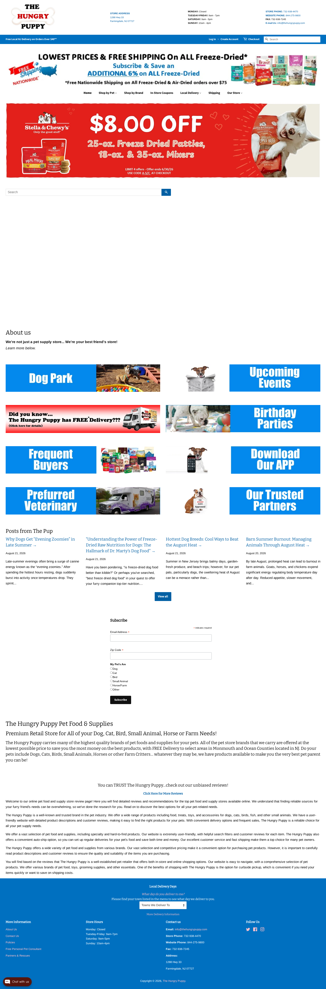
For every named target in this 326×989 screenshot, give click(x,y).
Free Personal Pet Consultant (23, 948)
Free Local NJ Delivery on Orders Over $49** (31, 39)
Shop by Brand (133, 93)
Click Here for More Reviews (163, 793)
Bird (115, 677)
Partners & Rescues (18, 955)
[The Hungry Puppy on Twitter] (248, 930)
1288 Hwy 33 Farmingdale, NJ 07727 (122, 17)
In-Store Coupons (161, 93)
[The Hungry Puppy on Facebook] (255, 930)
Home (87, 93)
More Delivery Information (163, 914)
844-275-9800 (283, 15)
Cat (115, 672)
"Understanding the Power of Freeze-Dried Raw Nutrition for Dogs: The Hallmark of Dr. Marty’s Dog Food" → (121, 545)
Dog (115, 668)
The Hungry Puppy (174, 980)
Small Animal (120, 681)
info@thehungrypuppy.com (285, 23)
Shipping (214, 93)
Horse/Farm (120, 685)
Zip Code (116, 650)
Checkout (253, 39)
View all (163, 596)
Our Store (234, 93)
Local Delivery (189, 93)
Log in (212, 39)
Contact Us (12, 935)
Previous (13, 140)
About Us (11, 929)
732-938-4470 (282, 11)
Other (116, 689)
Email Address (119, 632)
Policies (10, 942)
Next (312, 140)
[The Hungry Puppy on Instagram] (262, 930)
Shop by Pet (107, 93)
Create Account (229, 39)
